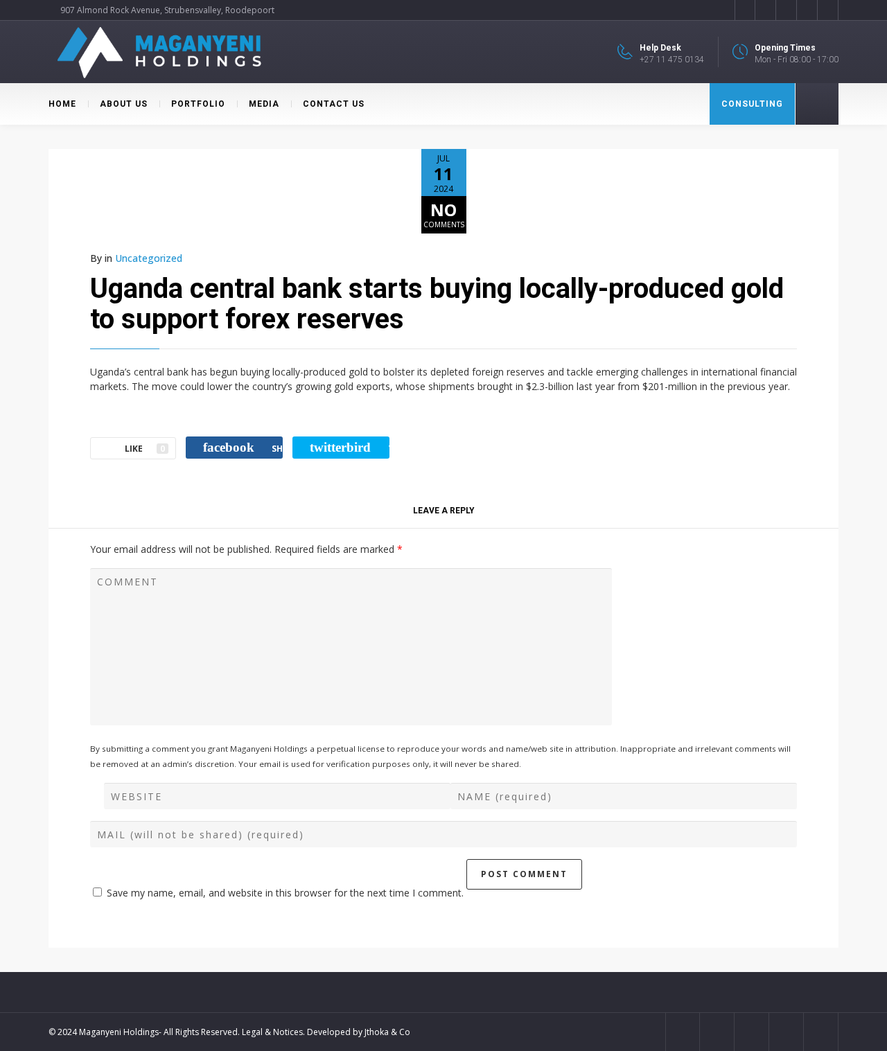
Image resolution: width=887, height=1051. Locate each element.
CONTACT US (334, 104)
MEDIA (264, 104)
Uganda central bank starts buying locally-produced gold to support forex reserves (437, 303)
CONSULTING (752, 104)
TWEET (349, 447)
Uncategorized (148, 258)
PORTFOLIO (198, 104)
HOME (62, 104)
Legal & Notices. (273, 1032)
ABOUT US (124, 104)
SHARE (243, 447)
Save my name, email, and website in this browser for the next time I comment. (285, 892)
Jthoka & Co (387, 1032)
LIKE (145, 448)
